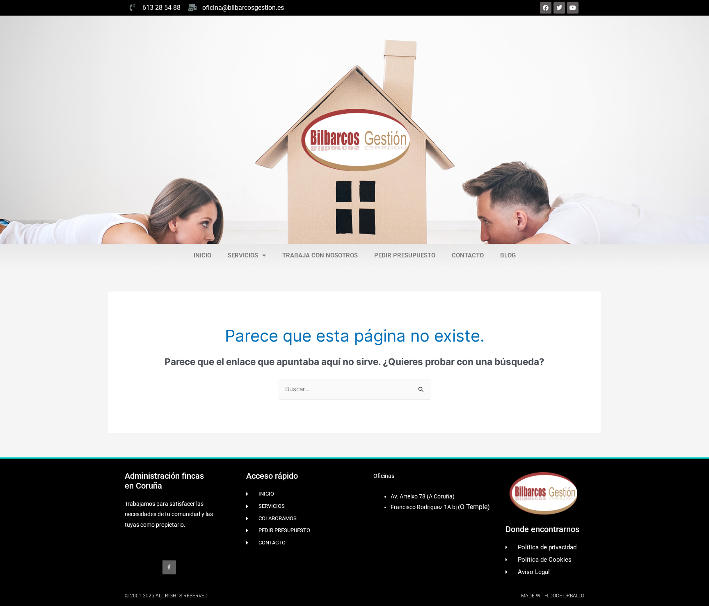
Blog (508, 255)
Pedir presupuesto (404, 255)
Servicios (243, 255)
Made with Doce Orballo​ (552, 596)
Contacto (468, 255)
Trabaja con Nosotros (320, 255)
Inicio (202, 255)
